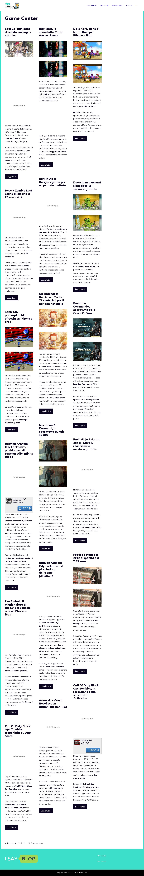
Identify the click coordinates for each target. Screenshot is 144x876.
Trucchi (129, 6)
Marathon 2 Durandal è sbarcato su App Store (51, 498)
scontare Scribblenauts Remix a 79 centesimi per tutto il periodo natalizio (53, 360)
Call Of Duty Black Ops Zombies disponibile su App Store (18, 731)
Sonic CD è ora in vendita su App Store (18, 378)
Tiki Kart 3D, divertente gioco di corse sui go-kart (87, 93)
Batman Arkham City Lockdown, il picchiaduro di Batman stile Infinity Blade (19, 450)
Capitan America (22, 568)
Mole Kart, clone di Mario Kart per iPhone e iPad (86, 32)
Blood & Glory (89, 374)
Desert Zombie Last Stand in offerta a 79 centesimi (18, 194)
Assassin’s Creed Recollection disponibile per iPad (53, 703)
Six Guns (82, 614)
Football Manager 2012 (85, 639)
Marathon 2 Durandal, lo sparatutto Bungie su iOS (51, 430)
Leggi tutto (11, 176)
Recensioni (104, 6)
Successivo (37, 843)
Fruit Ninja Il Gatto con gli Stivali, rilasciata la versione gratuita (86, 444)
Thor (7, 571)
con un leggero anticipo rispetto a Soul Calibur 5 (18, 163)
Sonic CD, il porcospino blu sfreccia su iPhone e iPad (18, 316)
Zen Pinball (10, 655)
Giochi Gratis (117, 6)
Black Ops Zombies (13, 801)
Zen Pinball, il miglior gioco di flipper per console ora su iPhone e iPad (18, 608)
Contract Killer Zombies (83, 378)
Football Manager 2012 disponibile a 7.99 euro (86, 558)
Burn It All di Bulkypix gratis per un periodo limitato (52, 182)
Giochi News (92, 6)
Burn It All (43, 226)
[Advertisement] (21, 75)
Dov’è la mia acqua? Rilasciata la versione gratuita (87, 186)
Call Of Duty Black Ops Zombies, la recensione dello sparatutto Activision (86, 692)
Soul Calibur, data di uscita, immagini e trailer (18, 32)
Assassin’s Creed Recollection (52, 782)
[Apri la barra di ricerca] (136, 6)
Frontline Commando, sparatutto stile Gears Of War (84, 308)
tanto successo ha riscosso (88, 251)
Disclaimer (101, 861)
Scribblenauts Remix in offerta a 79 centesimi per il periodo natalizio (51, 298)
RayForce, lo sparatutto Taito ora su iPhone (50, 32)
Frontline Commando (82, 396)
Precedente (11, 843)
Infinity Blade (60, 642)
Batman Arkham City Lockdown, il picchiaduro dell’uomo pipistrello (51, 569)
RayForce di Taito (46, 85)
